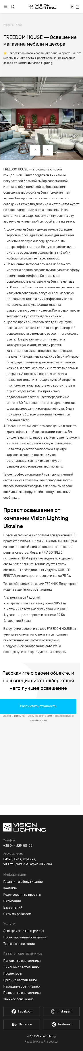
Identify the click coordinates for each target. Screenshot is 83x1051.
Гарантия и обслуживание (23, 882)
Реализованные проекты (22, 895)
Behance (25, 1024)
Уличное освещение (18, 999)
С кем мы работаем (17, 914)
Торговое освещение (19, 944)
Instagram (65, 1011)
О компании (12, 901)
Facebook (25, 1011)
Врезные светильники (20, 980)
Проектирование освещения (24, 937)
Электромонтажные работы (23, 931)
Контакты (10, 888)
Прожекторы (12, 974)
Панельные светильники (22, 961)
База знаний (12, 907)
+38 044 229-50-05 (17, 846)
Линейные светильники (21, 967)
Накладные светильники (22, 986)
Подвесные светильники (22, 993)
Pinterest (65, 1024)
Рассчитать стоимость (38, 706)
